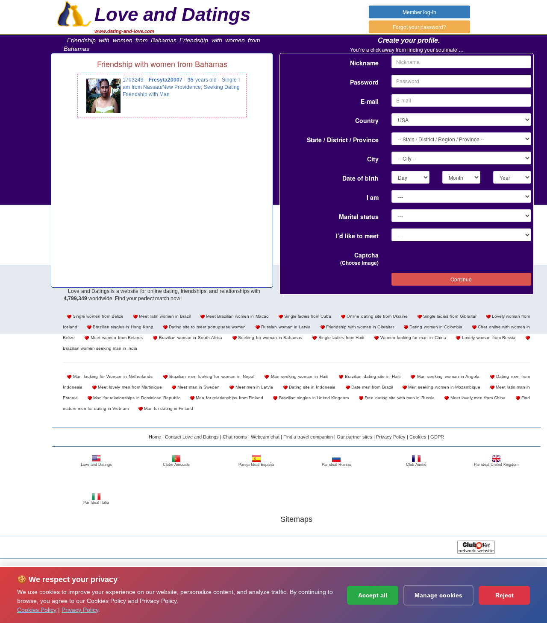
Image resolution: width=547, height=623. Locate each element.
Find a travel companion (308, 436)
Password (364, 82)
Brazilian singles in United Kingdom (313, 397)
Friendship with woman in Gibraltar (359, 327)
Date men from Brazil (371, 387)
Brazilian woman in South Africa (189, 337)
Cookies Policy (36, 609)
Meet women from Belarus (116, 337)
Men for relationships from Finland (228, 397)
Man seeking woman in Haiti (298, 376)
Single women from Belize (97, 316)
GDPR (437, 436)
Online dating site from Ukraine (376, 316)
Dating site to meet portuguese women (207, 327)
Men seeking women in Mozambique (443, 387)
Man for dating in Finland (168, 408)
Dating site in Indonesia (312, 387)
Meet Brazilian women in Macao (237, 316)
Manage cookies (438, 595)
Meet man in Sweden (198, 387)
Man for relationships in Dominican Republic (136, 397)
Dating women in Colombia (435, 327)
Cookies (417, 436)
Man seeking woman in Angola (447, 376)
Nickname (364, 62)
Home (155, 436)
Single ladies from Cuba (307, 316)
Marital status (359, 216)
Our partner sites (354, 436)
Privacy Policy (391, 436)
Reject (504, 595)
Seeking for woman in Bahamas (270, 337)
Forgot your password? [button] (419, 26)
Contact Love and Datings (192, 436)
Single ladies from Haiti (340, 337)
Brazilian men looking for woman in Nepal (211, 376)
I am (373, 197)
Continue (461, 279)
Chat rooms (235, 436)
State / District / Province (343, 139)
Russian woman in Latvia (285, 327)
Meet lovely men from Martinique (129, 387)
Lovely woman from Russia (487, 337)
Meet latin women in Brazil (164, 316)
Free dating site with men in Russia (399, 397)
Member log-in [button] (419, 11)
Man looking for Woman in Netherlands (112, 376)
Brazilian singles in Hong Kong (122, 327)
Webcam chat (265, 436)
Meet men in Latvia (253, 387)
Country (367, 120)
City (373, 159)
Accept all (372, 595)
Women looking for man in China (412, 337)
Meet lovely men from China (477, 397)
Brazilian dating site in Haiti (371, 376)
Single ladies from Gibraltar (449, 316)
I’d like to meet (357, 235)
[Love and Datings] (74, 13)
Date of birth (360, 178)
